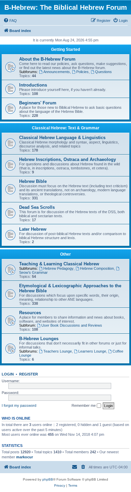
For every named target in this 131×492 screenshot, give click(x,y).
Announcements (56, 72)
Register (28, 374)
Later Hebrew (32, 229)
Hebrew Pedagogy (58, 268)
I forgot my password (19, 405)
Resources (30, 312)
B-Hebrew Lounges (38, 338)
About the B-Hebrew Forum (47, 59)
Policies (82, 72)
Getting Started (65, 49)
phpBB (47, 479)
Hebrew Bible (33, 181)
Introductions (33, 85)
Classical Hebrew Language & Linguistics (62, 137)
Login (8, 374)
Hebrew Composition (97, 268)
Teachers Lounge (57, 351)
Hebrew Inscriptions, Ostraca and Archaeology (67, 159)
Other (65, 254)
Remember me (84, 405)
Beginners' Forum (37, 102)
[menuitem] (10, 21)
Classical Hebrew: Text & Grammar (65, 128)
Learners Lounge (92, 351)
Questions (103, 72)
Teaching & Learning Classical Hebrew (59, 263)
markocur (24, 457)
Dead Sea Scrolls (37, 207)
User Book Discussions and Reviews (71, 325)
